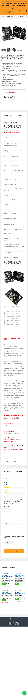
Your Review (7, 511)
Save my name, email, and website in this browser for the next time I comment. (14, 538)
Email (5, 529)
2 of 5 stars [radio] (5, 508)
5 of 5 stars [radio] (9, 508)
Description (7, 115)
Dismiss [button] (14, 8)
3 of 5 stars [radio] (6, 508)
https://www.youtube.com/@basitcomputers (14, 433)
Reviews (19, 115)
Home (2, 16)
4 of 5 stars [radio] (8, 508)
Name (5, 523)
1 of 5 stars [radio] (4, 508)
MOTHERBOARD (10, 16)
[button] (25, 22)
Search (20, 10)
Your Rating (6, 506)
